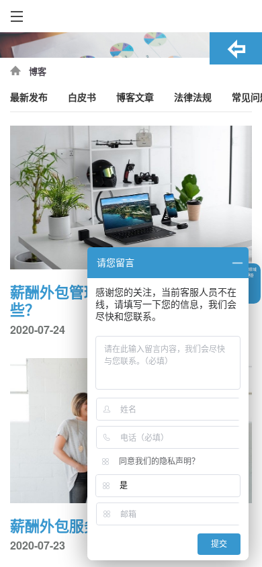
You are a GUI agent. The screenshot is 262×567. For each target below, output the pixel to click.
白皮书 (82, 98)
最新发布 (29, 98)
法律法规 (193, 98)
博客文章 (135, 98)
